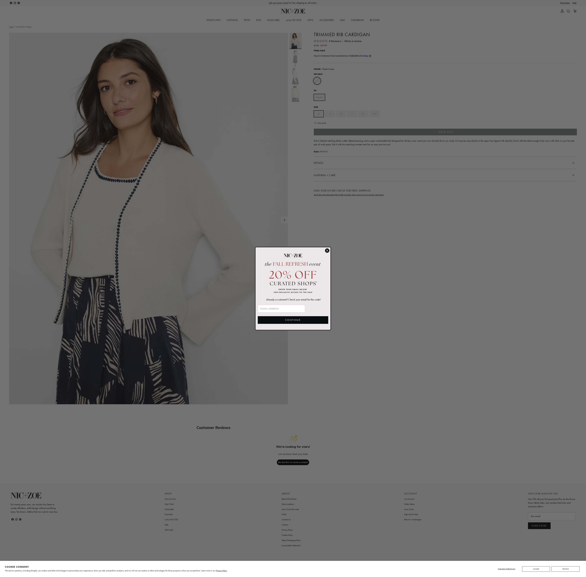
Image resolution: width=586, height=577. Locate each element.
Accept (536, 569)
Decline (565, 569)
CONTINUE (293, 319)
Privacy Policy (221, 570)
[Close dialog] (327, 250)
